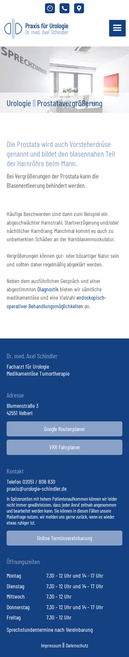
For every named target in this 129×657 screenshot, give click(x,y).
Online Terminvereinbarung (64, 538)
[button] (117, 28)
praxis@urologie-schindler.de (36, 488)
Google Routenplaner (64, 428)
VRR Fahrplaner (64, 447)
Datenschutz (77, 645)
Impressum (51, 645)
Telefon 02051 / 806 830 (31, 481)
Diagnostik (48, 289)
